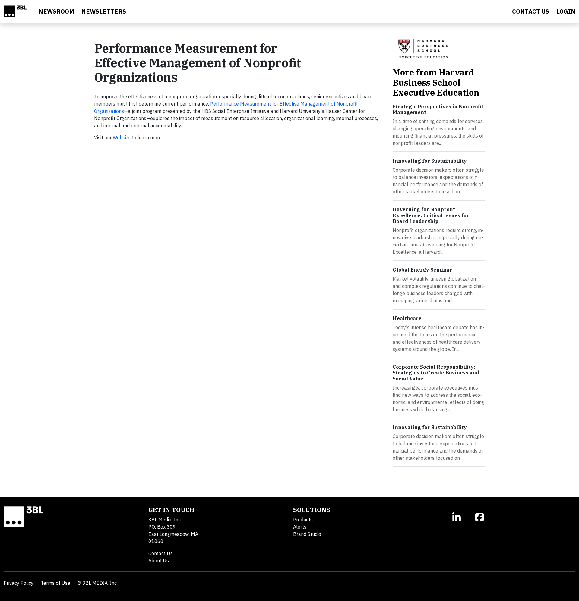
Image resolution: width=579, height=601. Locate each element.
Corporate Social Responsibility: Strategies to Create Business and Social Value (436, 372)
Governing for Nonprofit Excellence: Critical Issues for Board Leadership (431, 215)
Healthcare (407, 318)
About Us (158, 561)
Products (303, 520)
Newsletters (103, 11)
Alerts (299, 527)
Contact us (530, 11)
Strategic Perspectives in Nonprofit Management (438, 109)
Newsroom (56, 11)
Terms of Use (55, 583)
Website (122, 138)
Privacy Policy (18, 583)
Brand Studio (307, 534)
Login (565, 11)
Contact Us (160, 553)
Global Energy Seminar (422, 270)
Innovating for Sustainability (430, 161)
